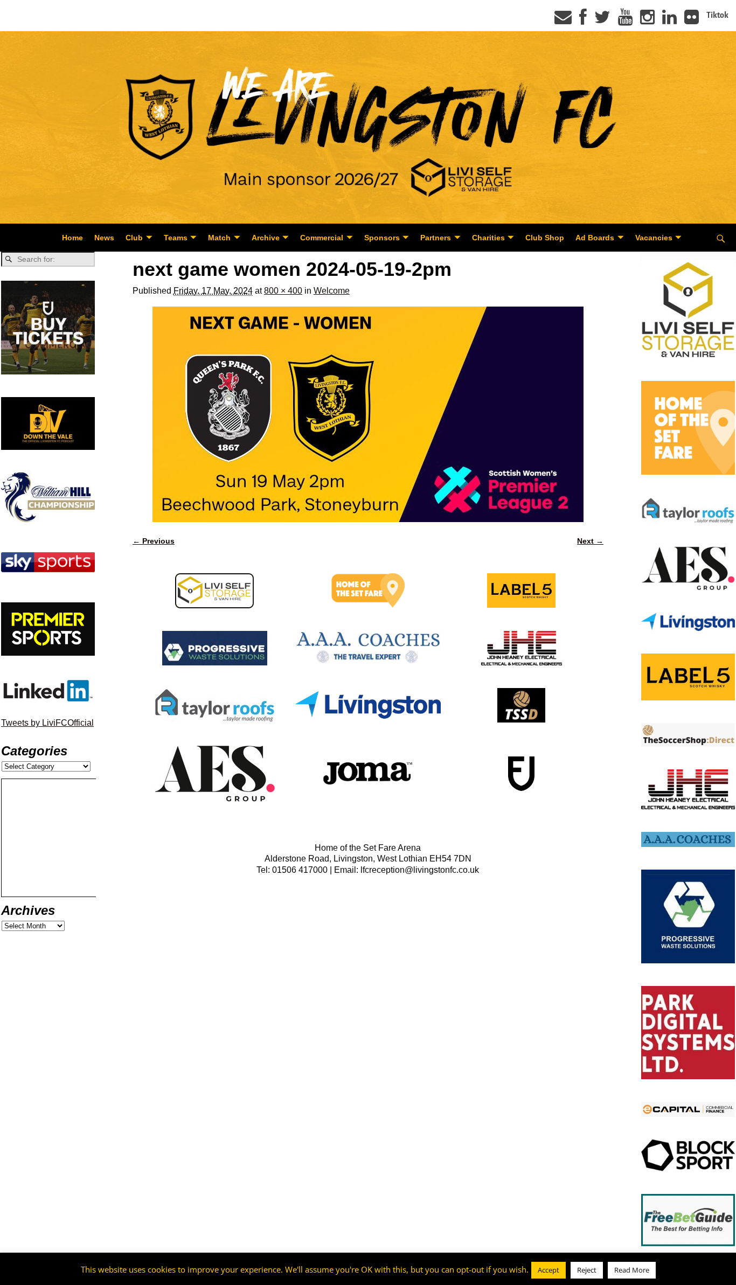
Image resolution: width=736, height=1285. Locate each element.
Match (219, 237)
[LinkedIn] (669, 20)
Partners (435, 237)
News (104, 237)
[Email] (563, 20)
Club (134, 237)
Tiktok (717, 15)
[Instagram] (647, 20)
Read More (631, 1270)
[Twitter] (602, 20)
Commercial (321, 237)
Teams (176, 237)
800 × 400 (283, 290)
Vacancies (653, 237)
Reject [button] (586, 1270)
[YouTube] (625, 20)
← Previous (154, 541)
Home (72, 237)
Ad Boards (594, 237)
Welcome (332, 290)
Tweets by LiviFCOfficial (47, 722)
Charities (488, 237)
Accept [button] (548, 1270)
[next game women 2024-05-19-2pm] (368, 414)
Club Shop (544, 237)
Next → (590, 541)
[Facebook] (583, 20)
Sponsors (382, 237)
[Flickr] (691, 20)
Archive (266, 237)
